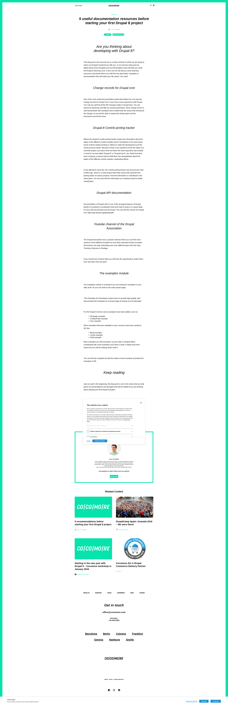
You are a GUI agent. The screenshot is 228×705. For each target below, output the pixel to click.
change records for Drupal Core (96, 102)
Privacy (111, 679)
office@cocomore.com (114, 612)
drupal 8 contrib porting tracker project (107, 139)
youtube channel (114, 240)
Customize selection (191, 701)
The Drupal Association (93, 240)
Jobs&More (121, 592)
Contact (142, 592)
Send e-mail (114, 476)
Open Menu (153, 5)
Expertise (98, 592)
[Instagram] (114, 690)
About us (86, 592)
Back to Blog (78, 5)
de (151, 5)
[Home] (114, 5)
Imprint (106, 679)
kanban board (129, 178)
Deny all (204, 701)
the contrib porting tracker (115, 170)
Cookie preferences (119, 679)
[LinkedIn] (119, 690)
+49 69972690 (114, 620)
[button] (109, 422)
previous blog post (129, 65)
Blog (132, 592)
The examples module (92, 285)
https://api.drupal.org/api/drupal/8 (101, 213)
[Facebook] (109, 690)
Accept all (215, 701)
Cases (109, 592)
